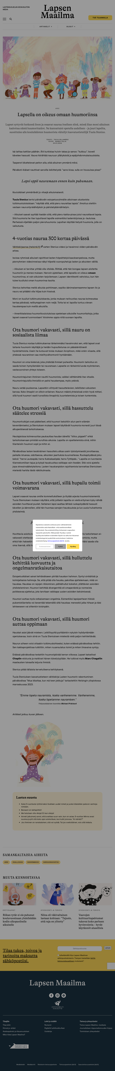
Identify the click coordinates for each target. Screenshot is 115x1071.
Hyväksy (73, 546)
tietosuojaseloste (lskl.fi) (56, 541)
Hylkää (60, 546)
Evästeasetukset (45, 546)
